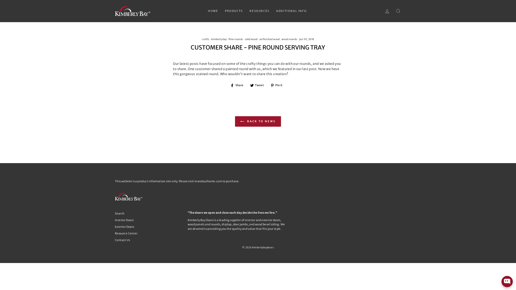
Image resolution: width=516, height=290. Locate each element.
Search (119, 213)
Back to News (261, 121)
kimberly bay (219, 39)
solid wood (251, 39)
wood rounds (289, 39)
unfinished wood (269, 39)
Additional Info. (292, 11)
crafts (205, 39)
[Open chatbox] (507, 281)
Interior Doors (124, 220)
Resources (259, 11)
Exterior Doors (124, 227)
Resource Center (126, 233)
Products (234, 11)
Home (213, 11)
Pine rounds (236, 39)
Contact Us (122, 240)
